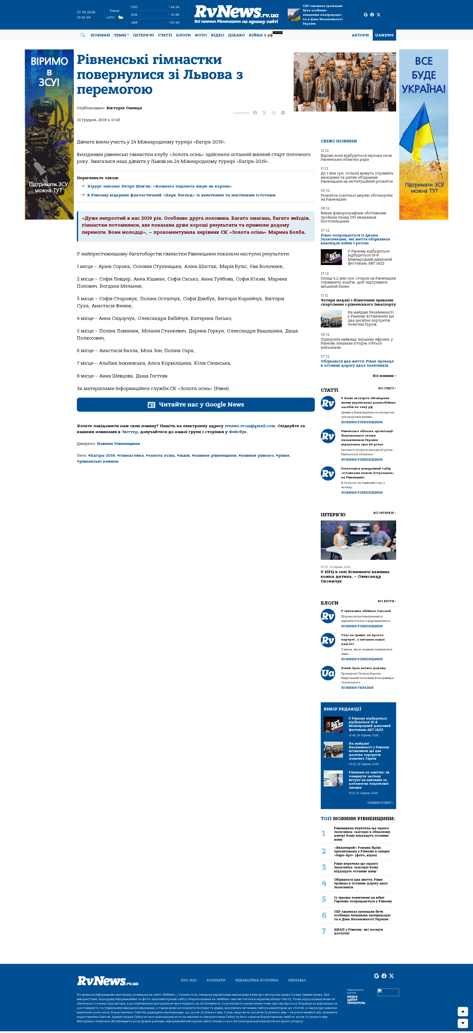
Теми (120, 35)
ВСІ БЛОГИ (387, 601)
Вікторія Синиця (124, 108)
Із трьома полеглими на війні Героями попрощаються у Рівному (363, 899)
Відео (217, 35)
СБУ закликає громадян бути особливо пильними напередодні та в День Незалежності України (323, 14)
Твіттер (130, 432)
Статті (165, 35)
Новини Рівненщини (118, 443)
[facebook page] (372, 15)
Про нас (189, 980)
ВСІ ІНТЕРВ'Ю (384, 513)
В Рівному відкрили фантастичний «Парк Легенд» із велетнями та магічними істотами (181, 195)
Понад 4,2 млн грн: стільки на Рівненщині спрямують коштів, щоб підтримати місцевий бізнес (358, 282)
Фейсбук (238, 432)
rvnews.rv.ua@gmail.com (250, 426)
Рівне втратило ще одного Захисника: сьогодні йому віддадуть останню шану (356, 867)
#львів (183, 455)
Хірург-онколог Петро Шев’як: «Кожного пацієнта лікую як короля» (159, 186)
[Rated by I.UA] (388, 992)
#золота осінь (160, 455)
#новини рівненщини (214, 455)
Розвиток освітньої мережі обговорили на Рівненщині (356, 197)
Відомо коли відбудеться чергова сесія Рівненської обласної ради (356, 158)
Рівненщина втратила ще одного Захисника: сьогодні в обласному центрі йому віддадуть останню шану (362, 833)
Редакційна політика (256, 980)
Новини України (357, 687)
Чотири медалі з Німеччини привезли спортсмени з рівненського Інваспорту (358, 302)
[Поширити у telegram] (283, 113)
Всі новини (384, 376)
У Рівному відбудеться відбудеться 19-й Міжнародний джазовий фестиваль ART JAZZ (370, 257)
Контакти (216, 980)
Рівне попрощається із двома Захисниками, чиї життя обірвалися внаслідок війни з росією (355, 239)
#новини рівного (256, 455)
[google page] (366, 15)
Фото (201, 35)
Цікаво (236, 35)
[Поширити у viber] (273, 113)
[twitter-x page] (378, 15)
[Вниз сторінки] (463, 1023)
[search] (83, 35)
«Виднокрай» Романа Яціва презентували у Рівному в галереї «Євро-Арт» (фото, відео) (362, 851)
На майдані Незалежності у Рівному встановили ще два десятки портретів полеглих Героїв (371, 318)
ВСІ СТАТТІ (387, 388)
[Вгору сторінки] (463, 1011)
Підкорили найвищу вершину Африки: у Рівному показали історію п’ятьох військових (357, 343)
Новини (100, 35)
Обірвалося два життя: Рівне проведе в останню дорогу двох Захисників (357, 363)
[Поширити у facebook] (255, 113)
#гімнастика (130, 455)
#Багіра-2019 (101, 455)
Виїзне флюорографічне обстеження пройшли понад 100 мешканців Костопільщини (353, 217)
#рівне (282, 455)
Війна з (265, 34)
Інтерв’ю (143, 35)
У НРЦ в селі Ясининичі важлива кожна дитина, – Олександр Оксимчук (355, 576)
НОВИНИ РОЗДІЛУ (380, 802)
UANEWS (384, 35)
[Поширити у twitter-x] (264, 113)
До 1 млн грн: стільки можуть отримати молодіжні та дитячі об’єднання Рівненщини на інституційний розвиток (357, 177)
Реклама (297, 980)
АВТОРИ (360, 35)
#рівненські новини (97, 461)
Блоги (183, 35)
